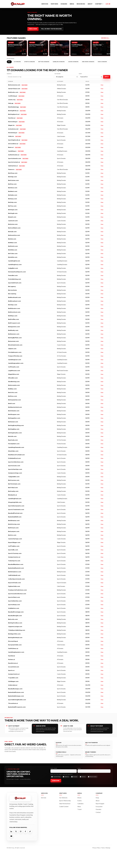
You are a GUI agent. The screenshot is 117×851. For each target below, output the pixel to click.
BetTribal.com (13, 487)
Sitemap (108, 848)
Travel (79, 809)
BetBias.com (12, 389)
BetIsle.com (12, 239)
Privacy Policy (96, 848)
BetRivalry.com (13, 330)
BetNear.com (12, 242)
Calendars (80, 803)
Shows (79, 798)
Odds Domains (102, 61)
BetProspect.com (14, 323)
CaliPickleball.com (14, 575)
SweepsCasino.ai (13, 674)
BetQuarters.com (14, 326)
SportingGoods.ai (17, 140)
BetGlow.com (12, 187)
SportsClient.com (14, 597)
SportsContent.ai (17, 162)
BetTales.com (12, 253)
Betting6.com (12, 213)
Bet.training (12, 293)
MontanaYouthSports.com (17, 271)
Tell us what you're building (51, 28)
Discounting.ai (13, 641)
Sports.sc (11, 670)
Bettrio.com (12, 535)
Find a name (33, 28)
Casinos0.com (13, 220)
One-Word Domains (88, 61)
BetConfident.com (14, 228)
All (9, 61)
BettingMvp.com (13, 429)
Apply (107, 76)
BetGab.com (12, 231)
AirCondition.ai (16, 143)
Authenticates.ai (17, 154)
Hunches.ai (15, 118)
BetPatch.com (13, 246)
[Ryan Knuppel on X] (16, 831)
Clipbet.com (12, 348)
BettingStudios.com (15, 432)
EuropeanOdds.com (15, 645)
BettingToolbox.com (15, 623)
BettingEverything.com (16, 425)
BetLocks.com (13, 619)
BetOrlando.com (13, 410)
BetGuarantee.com (14, 400)
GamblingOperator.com (16, 652)
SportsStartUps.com (15, 469)
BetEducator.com (14, 308)
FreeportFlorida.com (15, 356)
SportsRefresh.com (14, 283)
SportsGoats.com (14, 465)
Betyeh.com (12, 217)
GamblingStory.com (15, 264)
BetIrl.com (11, 403)
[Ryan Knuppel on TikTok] (30, 831)
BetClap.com (12, 176)
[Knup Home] (18, 4)
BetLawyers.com (13, 531)
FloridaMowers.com (14, 352)
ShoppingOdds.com (15, 502)
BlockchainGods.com (15, 345)
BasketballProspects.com (17, 707)
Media (72, 4)
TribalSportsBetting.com (16, 630)
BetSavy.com (12, 198)
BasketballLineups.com (16, 696)
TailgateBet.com (13, 476)
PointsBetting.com (14, 279)
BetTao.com (12, 206)
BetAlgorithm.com (14, 634)
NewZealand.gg (17, 107)
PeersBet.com (13, 275)
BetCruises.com (13, 180)
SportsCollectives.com (15, 462)
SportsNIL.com (13, 550)
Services (44, 4)
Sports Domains (29, 61)
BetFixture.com (13, 527)
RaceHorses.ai (13, 663)
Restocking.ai (16, 121)
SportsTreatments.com (16, 509)
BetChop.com (12, 173)
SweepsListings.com (15, 473)
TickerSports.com (14, 560)
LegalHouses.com (14, 370)
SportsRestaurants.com (16, 506)
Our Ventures (63, 798)
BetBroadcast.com (14, 301)
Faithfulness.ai (13, 648)
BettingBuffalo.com (15, 337)
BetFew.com (12, 184)
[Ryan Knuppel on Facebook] (25, 831)
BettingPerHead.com (15, 637)
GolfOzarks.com (13, 367)
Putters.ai (11, 659)
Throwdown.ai (13, 703)
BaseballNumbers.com (15, 564)
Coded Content (63, 806)
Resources (81, 4)
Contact (98, 812)
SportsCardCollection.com (17, 593)
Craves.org (15, 99)
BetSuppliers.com (14, 418)
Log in (108, 4)
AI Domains (17, 61)
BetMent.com (12, 191)
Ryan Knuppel (100, 803)
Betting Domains (43, 61)
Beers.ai (14, 147)
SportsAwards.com (18, 158)
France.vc (14, 169)
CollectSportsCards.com (16, 579)
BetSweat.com (13, 421)
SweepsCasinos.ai (14, 557)
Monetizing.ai (16, 132)
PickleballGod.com (14, 458)
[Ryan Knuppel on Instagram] (21, 831)
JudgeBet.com (13, 268)
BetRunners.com (13, 334)
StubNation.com (13, 608)
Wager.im (15, 125)
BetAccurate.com (14, 385)
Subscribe (55, 780)
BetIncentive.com (14, 235)
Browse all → (105, 38)
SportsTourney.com (14, 553)
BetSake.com (12, 195)
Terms (103, 848)
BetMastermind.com (15, 407)
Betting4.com (12, 209)
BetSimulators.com (14, 571)
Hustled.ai (11, 656)
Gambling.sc (15, 151)
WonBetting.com (14, 381)
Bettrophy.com (13, 491)
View (102, 85)
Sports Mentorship (65, 800)
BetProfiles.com (13, 319)
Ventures (54, 4)
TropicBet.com (13, 677)
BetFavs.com (12, 396)
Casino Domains (73, 61)
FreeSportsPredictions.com (17, 590)
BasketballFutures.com (16, 692)
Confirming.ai (16, 96)
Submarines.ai (16, 165)
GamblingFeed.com (14, 498)
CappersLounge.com (15, 626)
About (90, 4)
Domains (64, 4)
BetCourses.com (13, 480)
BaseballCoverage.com (16, 612)
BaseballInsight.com (15, 615)
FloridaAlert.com (13, 443)
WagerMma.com (13, 374)
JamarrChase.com (17, 88)
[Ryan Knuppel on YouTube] (11, 836)
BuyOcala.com (13, 440)
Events (79, 800)
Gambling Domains (59, 61)
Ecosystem (99, 806)
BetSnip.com (12, 202)
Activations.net (17, 129)
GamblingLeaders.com (15, 363)
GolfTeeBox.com (13, 546)
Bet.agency (12, 286)
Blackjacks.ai (12, 495)
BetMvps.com (12, 315)
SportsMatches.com (15, 601)
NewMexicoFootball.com (16, 454)
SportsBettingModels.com (17, 699)
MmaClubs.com (13, 451)
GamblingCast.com (14, 359)
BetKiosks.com (16, 92)
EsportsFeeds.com (14, 582)
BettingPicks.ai (16, 110)
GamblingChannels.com (16, 447)
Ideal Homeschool (64, 803)
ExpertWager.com (14, 542)
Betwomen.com (13, 341)
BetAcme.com (13, 224)
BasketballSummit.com (16, 568)
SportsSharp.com (14, 604)
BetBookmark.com (14, 297)
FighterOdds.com (14, 586)
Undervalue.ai (12, 685)
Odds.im (14, 136)
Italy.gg (14, 103)
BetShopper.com (14, 414)
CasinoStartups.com (15, 538)
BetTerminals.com (14, 484)
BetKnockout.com (14, 312)
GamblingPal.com (14, 261)
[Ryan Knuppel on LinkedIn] (11, 831)
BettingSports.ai (17, 114)
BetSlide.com (12, 250)
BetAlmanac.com (14, 520)
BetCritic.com (12, 392)
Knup (97, 798)
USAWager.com (13, 681)
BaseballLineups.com (15, 688)
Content (99, 4)
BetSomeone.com (17, 85)
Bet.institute (12, 290)
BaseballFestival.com (15, 513)
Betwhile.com (12, 257)
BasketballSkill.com (14, 517)
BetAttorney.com (14, 524)
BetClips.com (12, 304)
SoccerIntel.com (13, 667)
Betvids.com (12, 436)
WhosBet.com (13, 378)
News (79, 806)
